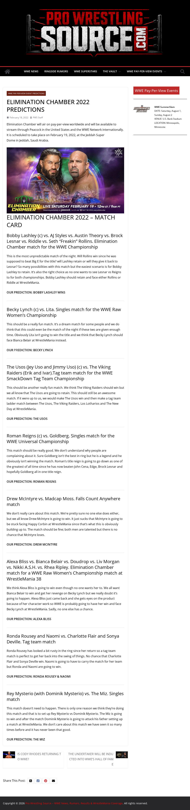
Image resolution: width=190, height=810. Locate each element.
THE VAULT (110, 71)
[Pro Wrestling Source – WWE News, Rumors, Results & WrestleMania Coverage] (7, 71)
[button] (119, 71)
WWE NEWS (31, 71)
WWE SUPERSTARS (85, 71)
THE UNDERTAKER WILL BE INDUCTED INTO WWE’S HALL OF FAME (90, 759)
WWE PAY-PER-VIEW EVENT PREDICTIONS (26, 93)
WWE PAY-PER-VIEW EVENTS (144, 71)
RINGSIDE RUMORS (56, 71)
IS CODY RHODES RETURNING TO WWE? (39, 756)
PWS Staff (38, 117)
